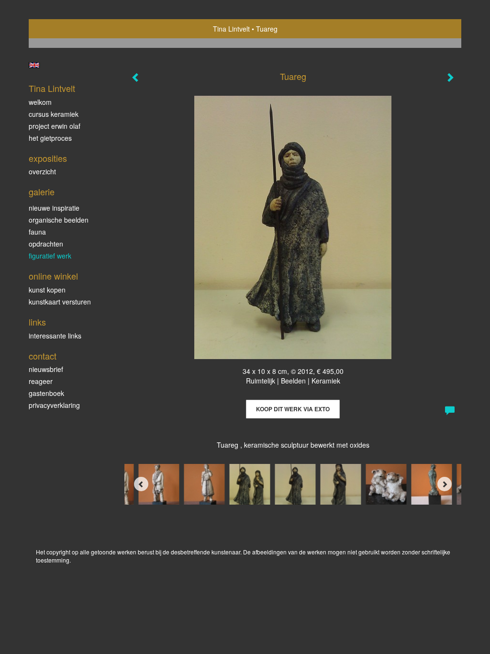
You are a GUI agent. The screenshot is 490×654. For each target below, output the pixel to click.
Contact (42, 356)
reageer (41, 381)
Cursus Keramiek (53, 114)
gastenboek (46, 393)
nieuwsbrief (46, 369)
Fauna (37, 232)
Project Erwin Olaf (54, 126)
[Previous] (141, 484)
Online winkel (53, 276)
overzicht (42, 171)
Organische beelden (59, 220)
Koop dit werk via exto (293, 409)
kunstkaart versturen (60, 301)
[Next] (444, 484)
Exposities (48, 158)
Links (37, 322)
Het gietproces (50, 138)
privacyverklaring (54, 405)
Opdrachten (46, 243)
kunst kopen (47, 289)
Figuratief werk (50, 255)
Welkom (40, 102)
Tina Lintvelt (231, 29)
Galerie (42, 192)
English (34, 65)
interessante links (55, 335)
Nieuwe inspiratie (54, 208)
